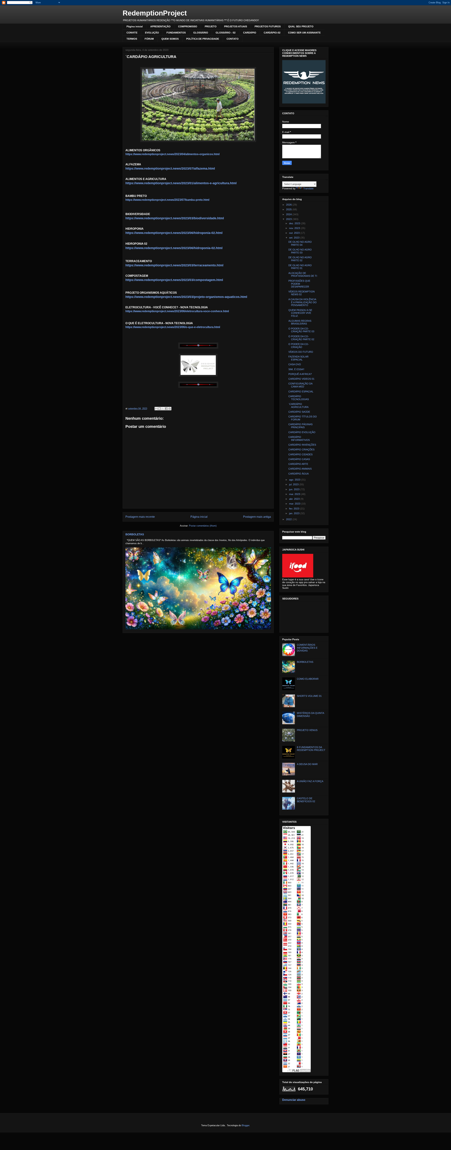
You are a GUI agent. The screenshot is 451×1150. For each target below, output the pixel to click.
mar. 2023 (295, 503)
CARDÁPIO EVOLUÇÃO (301, 432)
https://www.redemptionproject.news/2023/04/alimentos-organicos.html (172, 154)
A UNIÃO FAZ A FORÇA (310, 781)
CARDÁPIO (249, 32)
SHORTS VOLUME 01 (309, 696)
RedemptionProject (155, 13)
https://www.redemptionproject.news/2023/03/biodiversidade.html (174, 218)
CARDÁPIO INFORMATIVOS (299, 438)
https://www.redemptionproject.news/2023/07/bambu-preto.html (167, 199)
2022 (289, 519)
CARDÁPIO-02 (272, 32)
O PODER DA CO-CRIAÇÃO (298, 345)
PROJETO (211, 26)
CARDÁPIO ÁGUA (298, 473)
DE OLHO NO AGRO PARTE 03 (300, 251)
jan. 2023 (294, 513)
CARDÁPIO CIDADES (300, 454)
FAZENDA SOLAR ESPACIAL (298, 358)
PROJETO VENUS (307, 730)
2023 (289, 219)
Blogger (245, 1125)
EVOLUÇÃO (152, 32)
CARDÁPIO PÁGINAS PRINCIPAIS (300, 426)
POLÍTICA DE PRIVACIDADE (202, 38)
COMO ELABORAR (308, 678)
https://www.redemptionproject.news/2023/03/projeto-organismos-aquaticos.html (186, 297)
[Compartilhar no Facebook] (166, 408)
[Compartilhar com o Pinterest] (169, 408)
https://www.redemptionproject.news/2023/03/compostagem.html (174, 280)
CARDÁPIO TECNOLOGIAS (298, 398)
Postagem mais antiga (257, 516)
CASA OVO (294, 364)
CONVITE (131, 32)
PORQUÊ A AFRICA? (300, 374)
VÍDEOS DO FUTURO (300, 351)
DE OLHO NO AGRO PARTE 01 (300, 267)
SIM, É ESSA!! (296, 369)
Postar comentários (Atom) (203, 525)
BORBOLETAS (134, 534)
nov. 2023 (295, 228)
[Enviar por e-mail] (156, 408)
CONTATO (233, 38)
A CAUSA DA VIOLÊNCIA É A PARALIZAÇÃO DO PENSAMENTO (302, 302)
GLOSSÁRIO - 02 (226, 32)
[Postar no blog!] (159, 408)
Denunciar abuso (293, 1099)
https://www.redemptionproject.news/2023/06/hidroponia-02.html (174, 233)
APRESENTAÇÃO (160, 26)
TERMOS (131, 38)
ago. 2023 (295, 479)
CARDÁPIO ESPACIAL (300, 391)
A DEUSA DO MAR (307, 764)
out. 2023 (294, 232)
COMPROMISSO (187, 26)
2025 (289, 209)
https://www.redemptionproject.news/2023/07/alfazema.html (170, 168)
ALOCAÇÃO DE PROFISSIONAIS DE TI (302, 274)
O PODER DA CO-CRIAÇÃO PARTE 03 (301, 330)
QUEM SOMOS (170, 38)
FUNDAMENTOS (176, 32)
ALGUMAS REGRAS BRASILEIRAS (299, 322)
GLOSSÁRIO (200, 32)
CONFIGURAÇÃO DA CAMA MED (300, 385)
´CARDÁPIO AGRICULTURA (298, 405)
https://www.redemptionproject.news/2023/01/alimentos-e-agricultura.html (181, 183)
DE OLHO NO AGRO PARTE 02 (300, 259)
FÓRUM (149, 38)
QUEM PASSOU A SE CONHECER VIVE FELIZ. (300, 313)
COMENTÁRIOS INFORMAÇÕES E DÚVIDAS (307, 647)
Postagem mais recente (140, 516)
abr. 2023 (294, 498)
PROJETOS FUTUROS (268, 26)
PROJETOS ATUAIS (235, 26)
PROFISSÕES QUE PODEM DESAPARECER (299, 283)
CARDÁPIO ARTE (298, 464)
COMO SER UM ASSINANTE (304, 32)
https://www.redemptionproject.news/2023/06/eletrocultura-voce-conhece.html (177, 311)
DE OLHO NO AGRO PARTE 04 (300, 243)
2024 (289, 214)
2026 (289, 204)
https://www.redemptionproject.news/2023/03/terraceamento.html (174, 265)
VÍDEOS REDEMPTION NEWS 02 (301, 293)
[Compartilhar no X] (163, 408)
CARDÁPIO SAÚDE (299, 411)
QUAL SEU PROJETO (300, 26)
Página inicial (134, 26)
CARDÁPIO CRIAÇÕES (301, 449)
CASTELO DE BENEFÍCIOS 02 (306, 800)
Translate (308, 188)
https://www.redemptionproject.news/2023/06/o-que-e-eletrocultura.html (172, 327)
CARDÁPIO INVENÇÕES (302, 444)
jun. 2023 (294, 489)
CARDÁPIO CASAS (299, 459)
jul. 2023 (294, 484)
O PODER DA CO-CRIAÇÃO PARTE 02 (301, 338)
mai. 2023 (295, 494)
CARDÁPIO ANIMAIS (300, 468)
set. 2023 (294, 237)
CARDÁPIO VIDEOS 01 (301, 378)
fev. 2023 (294, 508)
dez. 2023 (295, 223)
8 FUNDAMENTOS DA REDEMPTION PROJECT (311, 749)
